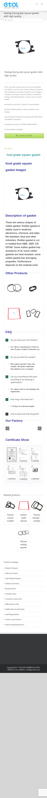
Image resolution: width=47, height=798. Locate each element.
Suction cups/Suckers (13, 619)
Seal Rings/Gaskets (12, 614)
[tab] (23, 148)
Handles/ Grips (10, 594)
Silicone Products (11, 573)
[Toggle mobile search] (37, 4)
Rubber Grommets (12, 583)
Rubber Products (11, 568)
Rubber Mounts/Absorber (15, 609)
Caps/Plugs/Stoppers (13, 578)
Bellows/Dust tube (12, 604)
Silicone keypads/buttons (14, 624)
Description (8, 148)
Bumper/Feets (10, 588)
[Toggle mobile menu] (42, 4)
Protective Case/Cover (13, 599)
